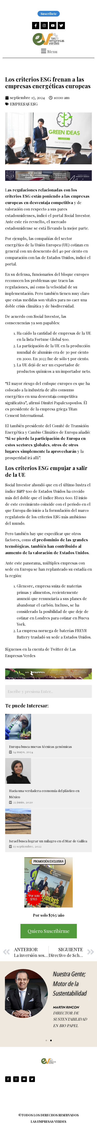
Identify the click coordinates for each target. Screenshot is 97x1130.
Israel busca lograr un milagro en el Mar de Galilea (48, 841)
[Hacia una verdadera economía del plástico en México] (18, 771)
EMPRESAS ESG (24, 104)
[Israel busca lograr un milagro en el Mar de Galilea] (18, 821)
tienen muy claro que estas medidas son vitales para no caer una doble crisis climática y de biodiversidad (47, 300)
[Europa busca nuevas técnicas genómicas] (18, 727)
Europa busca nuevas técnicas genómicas (40, 746)
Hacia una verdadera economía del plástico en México (44, 793)
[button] (48, 51)
